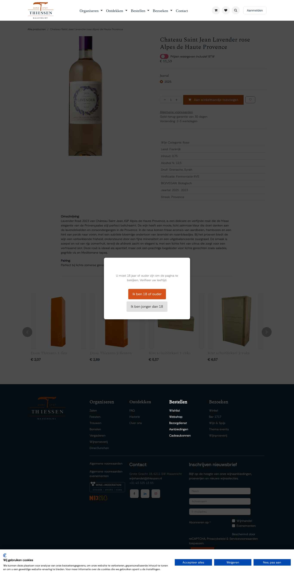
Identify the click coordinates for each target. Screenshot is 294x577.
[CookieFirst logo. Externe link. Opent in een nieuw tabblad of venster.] (4, 555)
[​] (226, 10)
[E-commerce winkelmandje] (216, 10)
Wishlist (174, 410)
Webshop (176, 417)
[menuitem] (91, 10)
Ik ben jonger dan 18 (147, 306)
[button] (236, 10)
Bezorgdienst (178, 423)
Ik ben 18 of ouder (147, 294)
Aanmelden (255, 10)
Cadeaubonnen (180, 435)
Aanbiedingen (178, 429)
